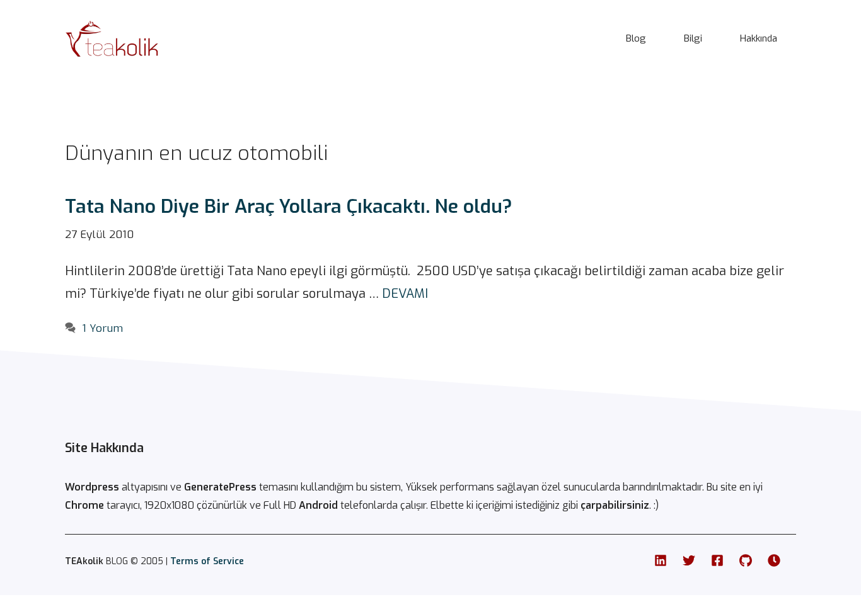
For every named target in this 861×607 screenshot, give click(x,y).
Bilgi (693, 38)
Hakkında (758, 38)
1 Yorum (102, 328)
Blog (636, 38)
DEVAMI (405, 293)
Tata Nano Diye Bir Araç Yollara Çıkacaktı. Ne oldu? (288, 206)
